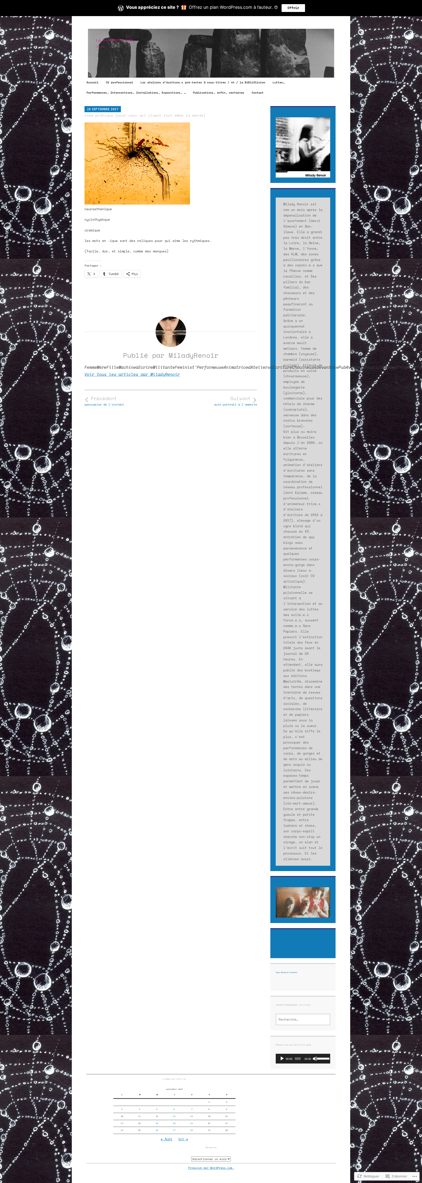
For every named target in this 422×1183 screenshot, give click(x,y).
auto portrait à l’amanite (235, 401)
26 (157, 1130)
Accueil (92, 82)
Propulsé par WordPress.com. (211, 1168)
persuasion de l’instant (104, 401)
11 (139, 1116)
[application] (303, 1059)
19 (157, 1123)
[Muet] (315, 1058)
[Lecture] (282, 1058)
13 (174, 1116)
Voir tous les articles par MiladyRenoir (132, 374)
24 (122, 1130)
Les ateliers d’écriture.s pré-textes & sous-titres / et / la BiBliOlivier (202, 82)
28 (191, 1130)
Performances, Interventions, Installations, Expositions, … (136, 92)
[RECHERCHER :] (303, 1019)
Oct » (183, 1139)
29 (209, 1130)
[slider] (322, 1058)
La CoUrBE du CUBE (115, 40)
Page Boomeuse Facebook (286, 972)
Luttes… (279, 82)
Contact (258, 92)
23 (226, 1123)
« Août (166, 1139)
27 (174, 1130)
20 (174, 1123)
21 (191, 1123)
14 (191, 1116)
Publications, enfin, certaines (218, 92)
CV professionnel (119, 82)
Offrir (293, 8)
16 (226, 1116)
